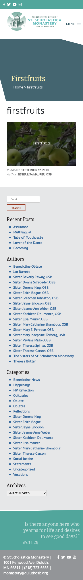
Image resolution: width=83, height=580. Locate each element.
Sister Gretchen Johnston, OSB (35, 298)
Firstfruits (42, 142)
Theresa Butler (24, 361)
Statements (22, 464)
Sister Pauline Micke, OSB (32, 340)
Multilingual (22, 232)
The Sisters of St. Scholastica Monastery (43, 356)
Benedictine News (26, 379)
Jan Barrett (21, 271)
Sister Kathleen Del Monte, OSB (37, 314)
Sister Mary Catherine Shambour (36, 448)
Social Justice (23, 458)
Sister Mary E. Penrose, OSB (33, 329)
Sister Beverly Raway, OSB (32, 277)
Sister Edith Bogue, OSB (31, 292)
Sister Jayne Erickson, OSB (32, 303)
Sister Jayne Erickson (28, 427)
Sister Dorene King (27, 416)
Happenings (21, 385)
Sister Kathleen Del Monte (33, 437)
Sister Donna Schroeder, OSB (34, 282)
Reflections (21, 411)
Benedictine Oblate (27, 266)
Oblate (18, 400)
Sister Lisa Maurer (26, 443)
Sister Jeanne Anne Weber (31, 432)
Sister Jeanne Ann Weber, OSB (34, 308)
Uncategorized (24, 469)
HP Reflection (23, 390)
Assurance (20, 227)
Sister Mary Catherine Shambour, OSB (40, 324)
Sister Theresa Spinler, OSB (33, 345)
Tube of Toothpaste (28, 237)
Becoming (20, 248)
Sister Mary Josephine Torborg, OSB (39, 335)
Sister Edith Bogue (27, 422)
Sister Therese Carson (29, 453)
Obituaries (20, 395)
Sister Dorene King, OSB (31, 287)
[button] (70, 24)
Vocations (20, 474)
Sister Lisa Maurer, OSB (34, 174)
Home (18, 87)
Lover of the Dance (27, 242)
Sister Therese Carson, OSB (33, 350)
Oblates (19, 406)
